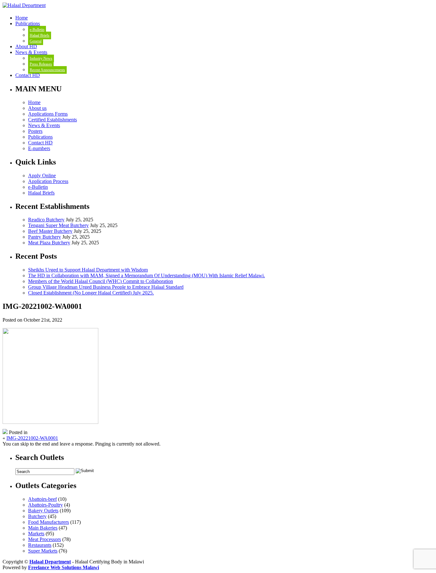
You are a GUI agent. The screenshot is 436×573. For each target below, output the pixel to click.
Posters (35, 131)
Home (21, 17)
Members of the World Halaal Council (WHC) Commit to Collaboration (100, 281)
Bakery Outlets (43, 510)
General (35, 41)
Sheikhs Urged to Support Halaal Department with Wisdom (88, 269)
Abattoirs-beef (42, 499)
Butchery (37, 516)
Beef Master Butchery (50, 231)
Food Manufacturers (48, 522)
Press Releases (41, 64)
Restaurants (39, 545)
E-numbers (39, 148)
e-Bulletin (37, 29)
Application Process (48, 181)
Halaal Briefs (39, 35)
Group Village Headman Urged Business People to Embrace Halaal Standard (106, 287)
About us (37, 108)
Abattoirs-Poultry (45, 505)
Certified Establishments (52, 119)
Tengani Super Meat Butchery (58, 225)
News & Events (31, 52)
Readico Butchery (46, 219)
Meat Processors (44, 539)
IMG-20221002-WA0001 (32, 438)
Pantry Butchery (44, 237)
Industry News (41, 58)
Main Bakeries (42, 528)
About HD (26, 46)
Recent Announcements (47, 70)
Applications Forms (48, 114)
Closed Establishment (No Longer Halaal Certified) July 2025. (91, 292)
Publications (27, 23)
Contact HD (27, 75)
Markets (36, 533)
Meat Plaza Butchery (49, 242)
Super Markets (42, 551)
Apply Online (42, 175)
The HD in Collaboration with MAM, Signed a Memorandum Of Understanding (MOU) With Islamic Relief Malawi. (146, 275)
